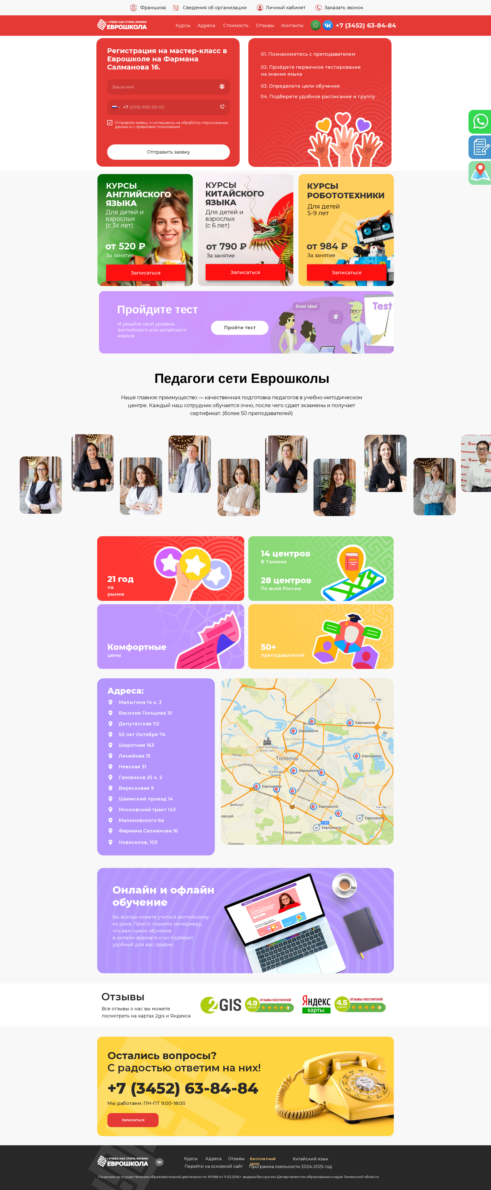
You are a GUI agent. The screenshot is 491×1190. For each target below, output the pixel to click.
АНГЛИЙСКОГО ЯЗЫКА (138, 194)
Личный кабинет (286, 7)
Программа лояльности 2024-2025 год (290, 1166)
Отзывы (265, 25)
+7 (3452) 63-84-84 (366, 25)
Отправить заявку (168, 152)
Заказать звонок (344, 7)
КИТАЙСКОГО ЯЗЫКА (234, 193)
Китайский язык (310, 1159)
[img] (122, 1161)
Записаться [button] (146, 273)
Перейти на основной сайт (214, 1166)
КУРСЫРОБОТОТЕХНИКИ (346, 190)
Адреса (206, 25)
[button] (346, 230)
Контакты (292, 25)
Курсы (183, 25)
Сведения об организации (215, 7)
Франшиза (153, 7)
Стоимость (236, 25)
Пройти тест (240, 327)
